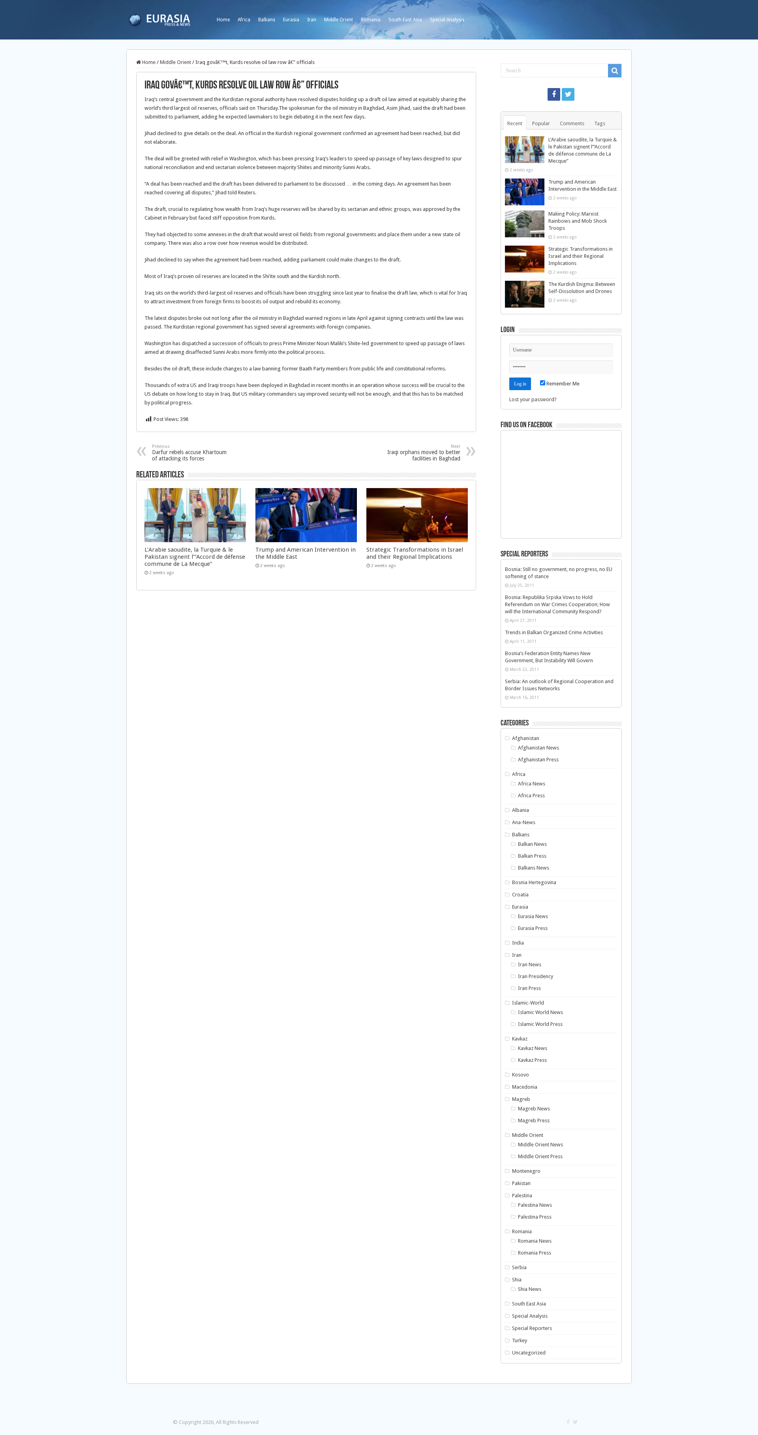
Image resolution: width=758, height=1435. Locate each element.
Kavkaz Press (532, 1060)
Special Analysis (447, 20)
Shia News (529, 1289)
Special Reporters (532, 1328)
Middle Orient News (540, 1145)
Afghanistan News (538, 748)
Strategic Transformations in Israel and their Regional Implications (414, 553)
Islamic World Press (540, 1024)
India (518, 943)
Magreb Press (534, 1120)
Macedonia (524, 1087)
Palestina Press (535, 1217)
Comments (572, 123)
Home (223, 20)
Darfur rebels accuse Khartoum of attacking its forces (189, 453)
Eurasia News (533, 916)
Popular (541, 123)
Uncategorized (529, 1353)
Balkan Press (532, 856)
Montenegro (526, 1171)
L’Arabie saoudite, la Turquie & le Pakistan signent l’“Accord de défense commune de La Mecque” (194, 556)
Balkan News (532, 844)
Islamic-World (528, 1003)
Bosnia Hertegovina (534, 882)
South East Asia (405, 20)
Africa (244, 20)
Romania (371, 20)
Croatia (520, 895)
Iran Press (529, 988)
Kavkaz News (532, 1048)
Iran (311, 20)
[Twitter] (568, 94)
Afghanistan (525, 738)
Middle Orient (338, 20)
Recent (514, 123)
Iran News (529, 964)
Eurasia (291, 20)
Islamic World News (540, 1012)
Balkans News (533, 868)
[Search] (614, 70)
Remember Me (562, 384)
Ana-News (523, 822)
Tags (599, 123)
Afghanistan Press (538, 760)
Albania (520, 810)
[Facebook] (554, 94)
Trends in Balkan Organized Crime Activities (554, 632)
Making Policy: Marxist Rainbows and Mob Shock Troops (577, 221)
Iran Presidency (535, 976)
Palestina (522, 1195)
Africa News (531, 784)
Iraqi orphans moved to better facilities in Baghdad (423, 453)
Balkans (266, 20)
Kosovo (520, 1075)
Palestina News (535, 1205)
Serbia (519, 1267)
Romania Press (534, 1253)
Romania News (535, 1241)
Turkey (519, 1340)
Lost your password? (533, 399)
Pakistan (521, 1183)
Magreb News (534, 1109)
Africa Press (531, 795)
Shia (517, 1280)
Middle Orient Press (540, 1156)
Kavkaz (519, 1039)
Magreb (521, 1099)
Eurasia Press (533, 928)
